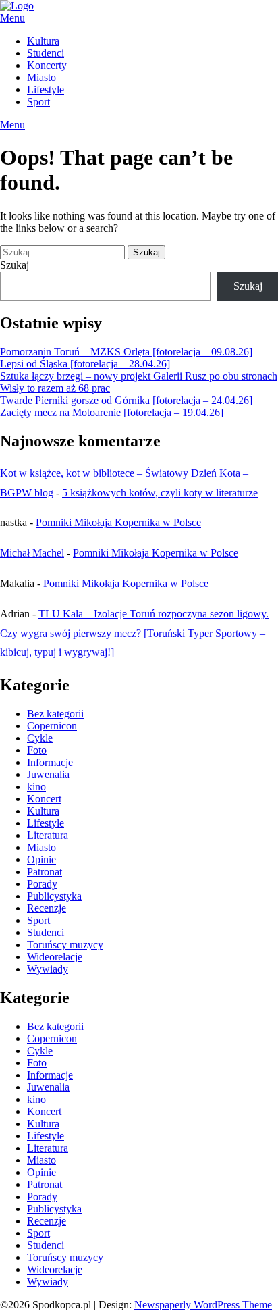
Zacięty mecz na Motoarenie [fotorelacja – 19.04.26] (111, 412)
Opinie (41, 859)
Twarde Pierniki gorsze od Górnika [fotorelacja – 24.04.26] (126, 400)
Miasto (41, 77)
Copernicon (52, 725)
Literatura (47, 835)
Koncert (44, 798)
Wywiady (47, 969)
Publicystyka (54, 896)
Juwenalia (48, 774)
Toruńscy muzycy (65, 944)
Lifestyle (45, 89)
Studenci (45, 53)
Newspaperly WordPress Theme (203, 1304)
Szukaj (14, 265)
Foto (37, 750)
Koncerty (47, 65)
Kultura (43, 41)
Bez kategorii (55, 713)
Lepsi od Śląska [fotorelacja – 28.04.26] (85, 363)
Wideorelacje (54, 956)
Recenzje (46, 908)
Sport (38, 101)
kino (36, 786)
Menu (12, 18)
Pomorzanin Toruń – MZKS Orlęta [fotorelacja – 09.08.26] (126, 351)
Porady (42, 884)
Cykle (40, 738)
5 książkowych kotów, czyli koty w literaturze (160, 492)
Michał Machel (32, 553)
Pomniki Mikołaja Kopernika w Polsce (118, 522)
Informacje (50, 762)
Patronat (44, 871)
